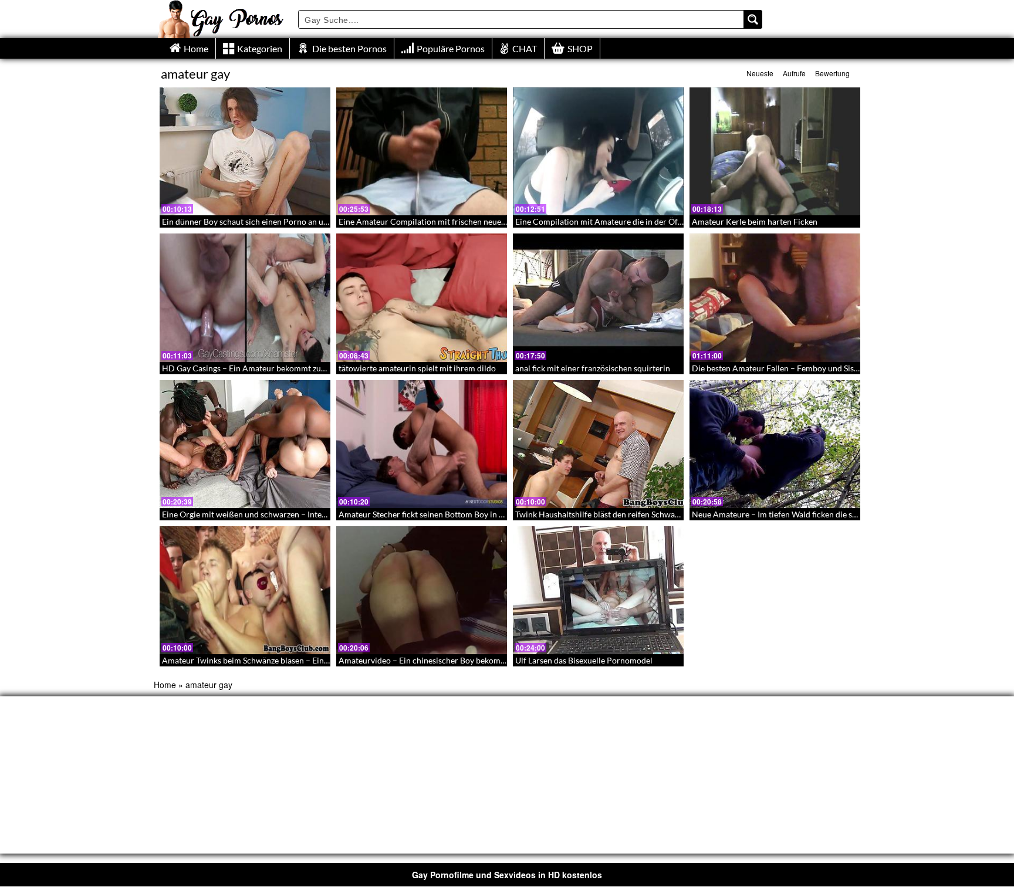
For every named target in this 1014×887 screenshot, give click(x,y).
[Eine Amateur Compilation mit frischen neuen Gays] (421, 151)
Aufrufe (794, 73)
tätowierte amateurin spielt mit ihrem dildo (417, 368)
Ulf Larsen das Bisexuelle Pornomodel (584, 660)
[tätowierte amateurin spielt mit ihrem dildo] (421, 297)
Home (165, 684)
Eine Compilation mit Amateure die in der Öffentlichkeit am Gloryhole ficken (654, 221)
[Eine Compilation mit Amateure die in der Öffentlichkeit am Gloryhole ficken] (598, 151)
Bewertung (832, 73)
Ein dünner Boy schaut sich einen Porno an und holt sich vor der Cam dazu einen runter (320, 221)
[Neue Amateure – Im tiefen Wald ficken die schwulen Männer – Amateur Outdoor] (774, 444)
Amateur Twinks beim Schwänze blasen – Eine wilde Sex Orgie (274, 660)
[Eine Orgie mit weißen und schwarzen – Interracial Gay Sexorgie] (245, 444)
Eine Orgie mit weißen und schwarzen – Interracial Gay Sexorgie (278, 514)
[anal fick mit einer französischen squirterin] (598, 297)
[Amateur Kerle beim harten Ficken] (774, 151)
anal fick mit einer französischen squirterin (592, 368)
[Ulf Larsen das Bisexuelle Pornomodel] (598, 590)
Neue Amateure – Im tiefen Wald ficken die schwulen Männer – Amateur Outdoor (840, 514)
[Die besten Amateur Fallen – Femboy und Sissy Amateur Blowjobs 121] (774, 297)
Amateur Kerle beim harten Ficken (754, 221)
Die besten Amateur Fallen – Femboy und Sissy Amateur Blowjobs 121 (819, 368)
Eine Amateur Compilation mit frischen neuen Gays (432, 221)
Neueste (759, 73)
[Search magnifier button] (752, 19)
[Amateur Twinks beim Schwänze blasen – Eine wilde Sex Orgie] (245, 590)
